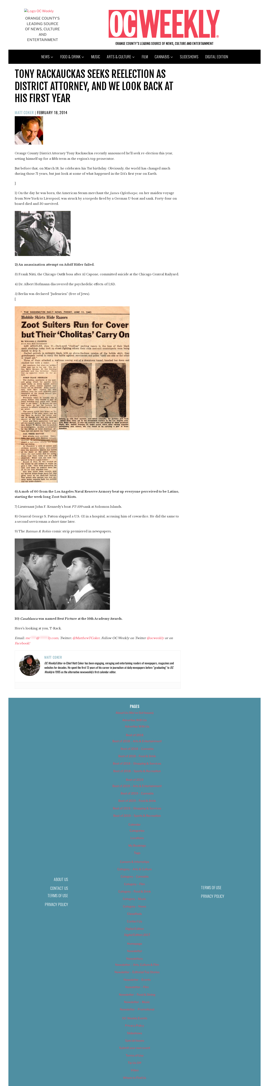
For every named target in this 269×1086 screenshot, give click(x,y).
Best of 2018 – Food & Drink (137, 756)
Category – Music (134, 899)
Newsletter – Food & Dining (137, 994)
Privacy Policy (56, 904)
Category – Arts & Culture (134, 869)
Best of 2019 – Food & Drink (137, 800)
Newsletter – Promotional (137, 1009)
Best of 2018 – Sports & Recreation (137, 771)
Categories (137, 830)
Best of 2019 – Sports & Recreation (137, 815)
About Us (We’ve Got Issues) (135, 712)
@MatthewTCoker (86, 638)
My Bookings (137, 845)
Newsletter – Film (137, 987)
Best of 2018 (134, 735)
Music (95, 56)
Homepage (134, 943)
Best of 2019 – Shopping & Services (137, 808)
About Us (61, 879)
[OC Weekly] (39, 11)
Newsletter (134, 951)
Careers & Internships (134, 861)
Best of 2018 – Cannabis (137, 748)
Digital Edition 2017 (137, 935)
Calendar (134, 824)
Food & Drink (70, 56)
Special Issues (134, 1040)
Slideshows (189, 56)
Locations (137, 838)
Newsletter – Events (137, 979)
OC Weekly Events (134, 1018)
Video (134, 1070)
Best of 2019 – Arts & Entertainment (137, 786)
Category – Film (134, 884)
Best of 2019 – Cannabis (137, 793)
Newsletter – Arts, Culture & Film (137, 964)
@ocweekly (155, 638)
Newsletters (134, 958)
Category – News (134, 906)
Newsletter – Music (137, 1002)
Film (145, 56)
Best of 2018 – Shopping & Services (137, 763)
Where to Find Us (134, 1077)
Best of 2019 (134, 779)
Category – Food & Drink (134, 891)
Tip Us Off (134, 1063)
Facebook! (22, 643)
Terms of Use (57, 895)
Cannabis (162, 56)
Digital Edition (216, 56)
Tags (137, 853)
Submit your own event (134, 1048)
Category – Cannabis (135, 876)
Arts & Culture (119, 56)
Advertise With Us (134, 720)
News (45, 56)
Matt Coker (24, 112)
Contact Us (59, 888)
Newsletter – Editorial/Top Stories (137, 972)
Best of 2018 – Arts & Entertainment (137, 741)
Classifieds (134, 913)
